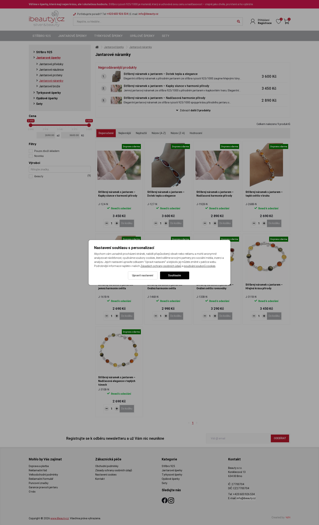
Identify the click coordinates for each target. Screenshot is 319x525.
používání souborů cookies (199, 266)
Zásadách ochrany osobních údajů (160, 266)
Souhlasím (174, 275)
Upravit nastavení (142, 275)
